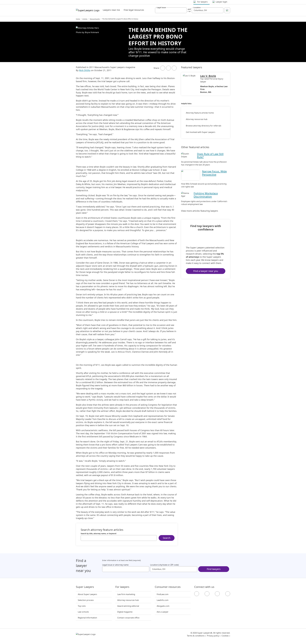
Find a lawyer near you (205, 271)
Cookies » (225, 635)
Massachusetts (95, 19)
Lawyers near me (111, 9)
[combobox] (171, 10)
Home (78, 19)
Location (197, 7)
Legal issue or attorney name (115, 564)
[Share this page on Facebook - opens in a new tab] (162, 68)
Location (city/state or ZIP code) (164, 564)
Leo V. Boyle (208, 76)
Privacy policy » (214, 635)
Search (166, 538)
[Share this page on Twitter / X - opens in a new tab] (168, 68)
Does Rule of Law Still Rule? (210, 155)
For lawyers (122, 587)
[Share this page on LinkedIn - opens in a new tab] (174, 68)
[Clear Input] (183, 10)
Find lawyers (214, 569)
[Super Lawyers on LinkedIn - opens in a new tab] (227, 593)
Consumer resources (168, 587)
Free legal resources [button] (134, 9)
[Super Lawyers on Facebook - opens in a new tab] (196, 593)
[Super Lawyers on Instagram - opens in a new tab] (207, 593)
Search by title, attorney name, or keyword (98, 533)
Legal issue (161, 7)
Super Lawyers (85, 587)
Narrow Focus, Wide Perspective (214, 172)
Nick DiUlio (84, 70)
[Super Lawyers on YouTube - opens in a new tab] (217, 593)
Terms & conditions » (196, 635)
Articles (84, 19)
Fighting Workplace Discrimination (206, 194)
